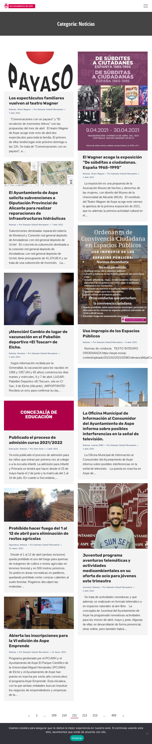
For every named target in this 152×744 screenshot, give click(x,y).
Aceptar (77, 738)
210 (64, 715)
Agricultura (14, 545)
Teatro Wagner (24, 109)
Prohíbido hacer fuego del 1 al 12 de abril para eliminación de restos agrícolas (38, 533)
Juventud (87, 587)
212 (84, 715)
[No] (147, 733)
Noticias (12, 109)
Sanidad (21, 353)
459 (113, 715)
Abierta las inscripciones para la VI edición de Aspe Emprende (38, 640)
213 (95, 715)
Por (48, 109)
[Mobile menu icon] (145, 6)
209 (54, 715)
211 (74, 715)
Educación (14, 449)
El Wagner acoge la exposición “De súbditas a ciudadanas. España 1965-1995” (112, 162)
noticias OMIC (97, 445)
